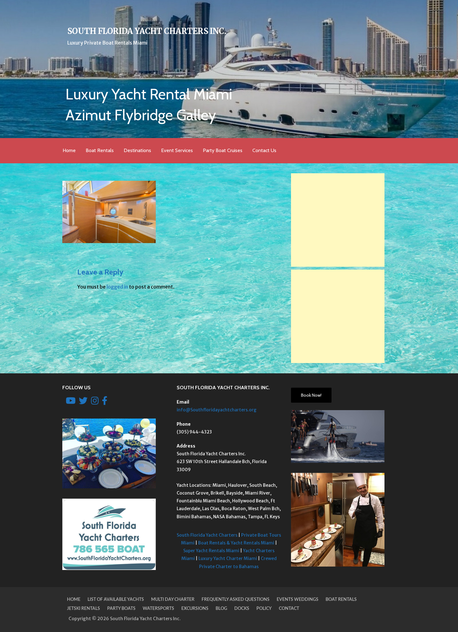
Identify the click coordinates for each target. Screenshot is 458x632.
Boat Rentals (100, 150)
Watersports (158, 608)
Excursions (194, 608)
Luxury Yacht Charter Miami (227, 558)
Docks (241, 608)
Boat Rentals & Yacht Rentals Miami (236, 543)
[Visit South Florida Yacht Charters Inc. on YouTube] (71, 402)
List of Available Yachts (116, 599)
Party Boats (121, 608)
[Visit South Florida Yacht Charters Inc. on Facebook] (104, 402)
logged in (117, 287)
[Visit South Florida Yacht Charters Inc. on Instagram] (95, 402)
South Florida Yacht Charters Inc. (146, 31)
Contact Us (264, 150)
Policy (264, 608)
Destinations (137, 150)
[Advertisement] (337, 220)
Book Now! (311, 395)
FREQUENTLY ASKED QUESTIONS (236, 599)
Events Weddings (297, 599)
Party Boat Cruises (222, 150)
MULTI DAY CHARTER (172, 599)
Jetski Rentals (83, 608)
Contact (289, 608)
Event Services (177, 150)
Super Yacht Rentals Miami (211, 550)
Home (69, 150)
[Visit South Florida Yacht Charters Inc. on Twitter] (83, 402)
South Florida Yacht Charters (207, 535)
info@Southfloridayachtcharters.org (216, 410)
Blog (221, 608)
